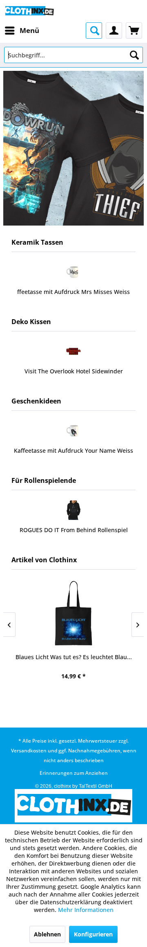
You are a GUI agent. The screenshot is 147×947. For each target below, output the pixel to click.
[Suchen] (134, 55)
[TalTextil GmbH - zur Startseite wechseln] (29, 11)
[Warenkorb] (134, 30)
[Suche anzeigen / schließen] (94, 30)
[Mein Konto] (114, 30)
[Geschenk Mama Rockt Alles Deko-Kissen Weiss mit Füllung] (78, 351)
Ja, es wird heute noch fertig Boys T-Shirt (73, 657)
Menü (29, 30)
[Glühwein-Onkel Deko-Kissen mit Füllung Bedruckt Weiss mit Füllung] (78, 431)
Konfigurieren (93, 934)
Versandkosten (29, 750)
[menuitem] (21, 30)
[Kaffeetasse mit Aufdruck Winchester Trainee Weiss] (78, 272)
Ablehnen (47, 934)
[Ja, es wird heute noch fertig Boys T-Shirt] (73, 613)
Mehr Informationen (86, 910)
